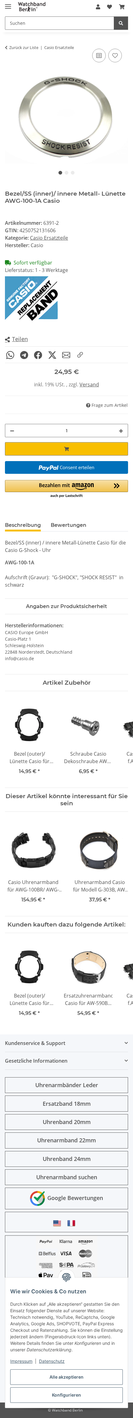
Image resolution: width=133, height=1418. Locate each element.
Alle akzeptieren (66, 1377)
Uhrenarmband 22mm (66, 1140)
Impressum (21, 1361)
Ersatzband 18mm (67, 1103)
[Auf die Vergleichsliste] (99, 55)
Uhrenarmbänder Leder (66, 1085)
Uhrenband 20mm (67, 1122)
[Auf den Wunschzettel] (115, 55)
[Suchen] (121, 23)
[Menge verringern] (12, 430)
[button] (98, 7)
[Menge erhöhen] (121, 430)
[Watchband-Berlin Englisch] (58, 1223)
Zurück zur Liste (23, 47)
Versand (89, 384)
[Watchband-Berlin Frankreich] (73, 1223)
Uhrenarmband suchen (66, 1177)
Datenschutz (52, 1361)
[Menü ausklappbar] (8, 4)
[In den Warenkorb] (66, 449)
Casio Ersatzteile (49, 237)
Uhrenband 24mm (67, 1158)
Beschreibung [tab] (23, 525)
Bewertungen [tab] (68, 525)
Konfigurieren (66, 1395)
